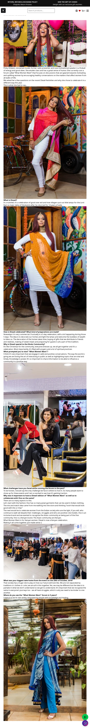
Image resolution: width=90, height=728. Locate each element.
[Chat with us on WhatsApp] (85, 717)
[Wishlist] (80, 11)
